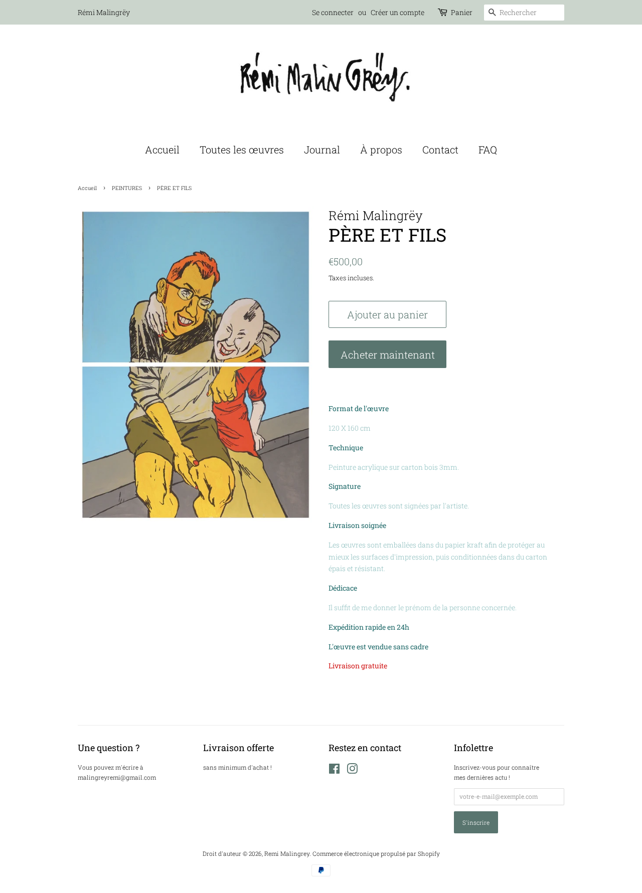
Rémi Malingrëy (104, 12)
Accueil (162, 149)
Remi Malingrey (286, 853)
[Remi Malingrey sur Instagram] (352, 771)
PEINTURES (127, 188)
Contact (440, 149)
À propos (381, 149)
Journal (322, 149)
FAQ (487, 149)
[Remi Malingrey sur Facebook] (334, 771)
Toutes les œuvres (242, 149)
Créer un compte (397, 12)
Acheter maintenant (388, 354)
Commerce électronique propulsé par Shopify (376, 853)
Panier (461, 12)
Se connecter (333, 12)
